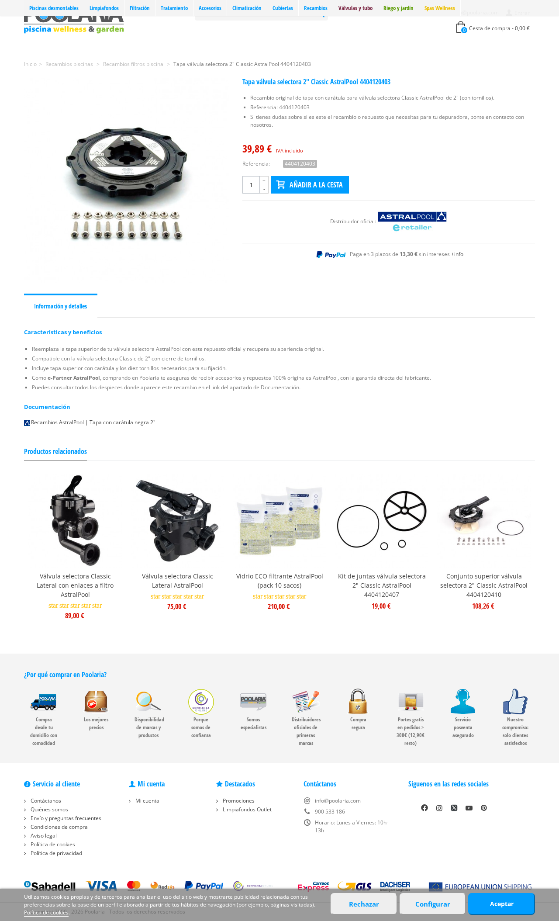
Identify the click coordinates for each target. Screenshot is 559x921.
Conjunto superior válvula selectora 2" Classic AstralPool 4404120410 (484, 585)
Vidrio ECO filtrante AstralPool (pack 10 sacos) (279, 580)
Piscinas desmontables (54, 8)
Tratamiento (174, 8)
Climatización (247, 8)
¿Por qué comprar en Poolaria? (65, 674)
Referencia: (256, 163)
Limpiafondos (104, 8)
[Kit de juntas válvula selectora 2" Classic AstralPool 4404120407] (381, 521)
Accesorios (210, 8)
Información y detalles (60, 306)
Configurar (432, 904)
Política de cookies (52, 844)
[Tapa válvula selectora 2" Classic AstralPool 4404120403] (126, 180)
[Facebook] (424, 807)
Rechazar (364, 904)
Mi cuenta (146, 800)
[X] (454, 807)
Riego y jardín (398, 8)
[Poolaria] (74, 19)
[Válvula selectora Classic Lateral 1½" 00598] (177, 521)
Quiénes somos (48, 809)
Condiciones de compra (58, 827)
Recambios (316, 8)
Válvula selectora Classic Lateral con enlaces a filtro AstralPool (75, 585)
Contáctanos (45, 800)
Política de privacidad (55, 853)
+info (457, 254)
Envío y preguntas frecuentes (65, 818)
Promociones (238, 800)
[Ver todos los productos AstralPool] (412, 221)
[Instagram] (439, 807)
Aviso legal (43, 835)
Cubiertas (283, 8)
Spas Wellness (439, 8)
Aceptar (502, 904)
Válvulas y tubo (355, 8)
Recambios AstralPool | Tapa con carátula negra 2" (93, 422)
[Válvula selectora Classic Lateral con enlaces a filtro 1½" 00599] (75, 521)
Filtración (140, 8)
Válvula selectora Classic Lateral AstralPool (177, 580)
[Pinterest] (483, 807)
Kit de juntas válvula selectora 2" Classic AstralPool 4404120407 (382, 585)
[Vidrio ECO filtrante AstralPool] (279, 521)
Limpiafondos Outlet (246, 809)
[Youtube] (469, 807)
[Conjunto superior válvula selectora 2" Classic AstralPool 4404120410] (484, 521)
